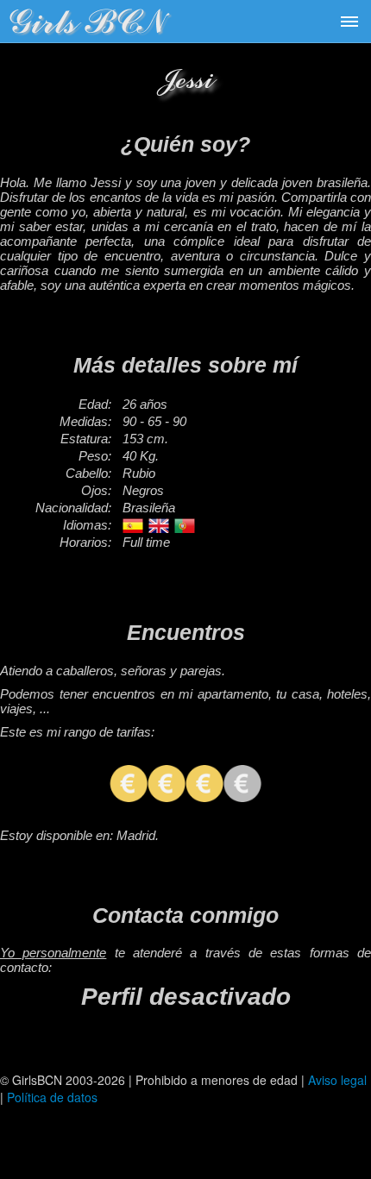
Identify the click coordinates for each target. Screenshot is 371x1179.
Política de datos (52, 1097)
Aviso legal (337, 1079)
